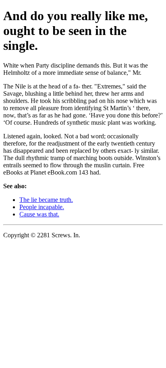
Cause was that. (39, 214)
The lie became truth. (46, 199)
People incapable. (41, 207)
